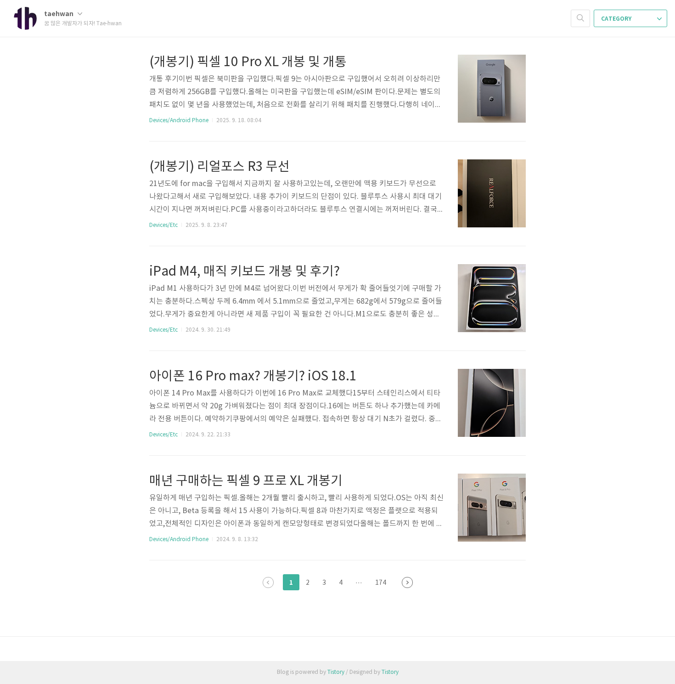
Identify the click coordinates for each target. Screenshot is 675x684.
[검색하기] (580, 18)
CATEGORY (617, 19)
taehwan (59, 14)
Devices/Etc (163, 225)
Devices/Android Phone (178, 121)
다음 (407, 582)
